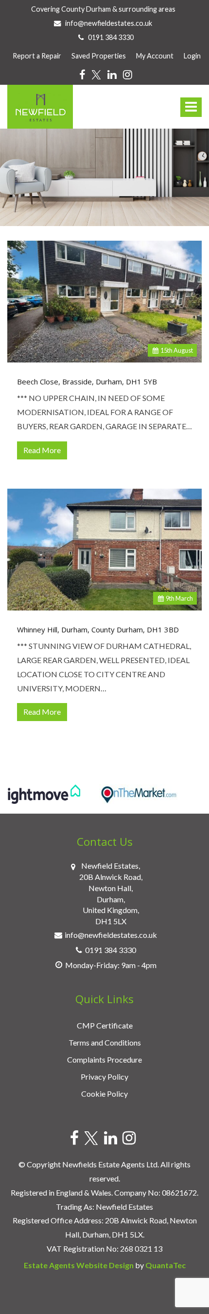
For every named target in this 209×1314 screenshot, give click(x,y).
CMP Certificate (105, 1025)
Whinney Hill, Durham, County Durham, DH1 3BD (98, 629)
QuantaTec (165, 1265)
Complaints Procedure (104, 1059)
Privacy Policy (104, 1076)
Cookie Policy (104, 1093)
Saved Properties (98, 56)
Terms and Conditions (105, 1042)
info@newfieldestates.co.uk (108, 23)
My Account (155, 56)
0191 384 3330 (109, 37)
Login (192, 56)
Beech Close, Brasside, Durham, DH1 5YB (87, 381)
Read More (42, 450)
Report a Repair (37, 56)
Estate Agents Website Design (79, 1265)
